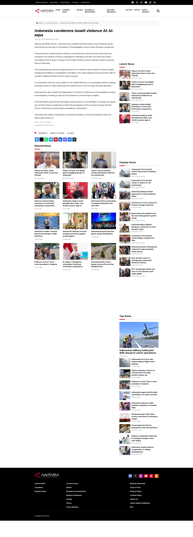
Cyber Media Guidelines (140, 503)
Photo (137, 10)
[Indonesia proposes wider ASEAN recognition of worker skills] (124, 406)
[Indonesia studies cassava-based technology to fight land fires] (47, 221)
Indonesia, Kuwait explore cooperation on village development (142, 449)
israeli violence (57, 133)
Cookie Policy (136, 495)
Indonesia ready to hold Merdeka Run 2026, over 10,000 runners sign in (73, 203)
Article (129, 10)
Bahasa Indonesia (41, 2)
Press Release (145, 11)
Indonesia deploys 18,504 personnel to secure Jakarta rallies (143, 194)
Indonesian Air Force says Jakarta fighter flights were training (143, 361)
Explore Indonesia (111, 11)
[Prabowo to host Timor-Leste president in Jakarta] (47, 251)
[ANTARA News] (45, 11)
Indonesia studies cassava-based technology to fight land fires (46, 233)
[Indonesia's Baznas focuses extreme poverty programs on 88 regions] (75, 221)
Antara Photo (85, 2)
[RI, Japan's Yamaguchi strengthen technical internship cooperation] (75, 251)
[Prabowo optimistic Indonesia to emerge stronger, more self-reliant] (124, 439)
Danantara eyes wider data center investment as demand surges (144, 416)
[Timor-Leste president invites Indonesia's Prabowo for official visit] (103, 160)
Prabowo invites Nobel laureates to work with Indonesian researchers (45, 203)
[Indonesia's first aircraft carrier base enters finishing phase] (124, 172)
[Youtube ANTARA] (146, 2)
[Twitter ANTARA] (137, 2)
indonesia (43, 133)
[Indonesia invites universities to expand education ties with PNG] (103, 190)
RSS (131, 507)
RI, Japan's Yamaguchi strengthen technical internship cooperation (73, 264)
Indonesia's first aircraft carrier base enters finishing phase (143, 171)
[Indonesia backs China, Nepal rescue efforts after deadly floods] (103, 251)
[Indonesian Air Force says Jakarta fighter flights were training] (124, 362)
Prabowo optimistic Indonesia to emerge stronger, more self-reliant (144, 438)
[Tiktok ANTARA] (150, 2)
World (80, 10)
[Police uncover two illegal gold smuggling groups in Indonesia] (75, 160)
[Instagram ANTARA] (141, 2)
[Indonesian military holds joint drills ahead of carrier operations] (138, 335)
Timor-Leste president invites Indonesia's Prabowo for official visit (103, 173)
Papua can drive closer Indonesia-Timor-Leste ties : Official (47, 173)
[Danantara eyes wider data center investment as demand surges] (124, 417)
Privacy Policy (136, 491)
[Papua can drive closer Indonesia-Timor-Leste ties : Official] (47, 160)
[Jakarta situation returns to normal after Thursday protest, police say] (124, 374)
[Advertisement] (138, 44)
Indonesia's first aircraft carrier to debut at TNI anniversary (141, 182)
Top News (75, 2)
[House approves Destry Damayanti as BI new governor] (124, 428)
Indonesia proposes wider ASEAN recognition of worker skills (144, 405)
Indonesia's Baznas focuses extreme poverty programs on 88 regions (75, 233)
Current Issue (66, 11)
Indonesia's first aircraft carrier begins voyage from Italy (142, 238)
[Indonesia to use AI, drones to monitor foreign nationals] (124, 206)
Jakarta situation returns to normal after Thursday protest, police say (143, 372)
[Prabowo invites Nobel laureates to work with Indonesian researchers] (47, 190)
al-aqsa (70, 133)
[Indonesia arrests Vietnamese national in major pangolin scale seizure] (124, 250)
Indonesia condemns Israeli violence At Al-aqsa (79, 23)
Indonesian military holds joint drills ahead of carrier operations (137, 351)
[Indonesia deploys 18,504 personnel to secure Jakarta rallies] (124, 195)
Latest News (54, 2)
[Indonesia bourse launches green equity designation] (103, 221)
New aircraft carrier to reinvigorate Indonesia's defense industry (141, 260)
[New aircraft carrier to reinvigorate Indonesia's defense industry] (124, 261)
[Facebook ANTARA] (132, 2)
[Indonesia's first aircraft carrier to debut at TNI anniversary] (124, 184)
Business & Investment (90, 11)
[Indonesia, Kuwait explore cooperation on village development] (124, 450)
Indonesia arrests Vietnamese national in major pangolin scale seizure (144, 249)
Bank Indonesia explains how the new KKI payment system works (143, 215)
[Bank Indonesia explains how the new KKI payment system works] (124, 217)
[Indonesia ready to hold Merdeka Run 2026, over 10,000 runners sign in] (75, 190)
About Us (134, 499)
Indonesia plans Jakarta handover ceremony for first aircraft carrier (143, 227)
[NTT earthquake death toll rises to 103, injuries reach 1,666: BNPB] (124, 272)
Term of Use (135, 487)
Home (58, 10)
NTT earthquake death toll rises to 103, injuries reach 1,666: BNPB (142, 271)
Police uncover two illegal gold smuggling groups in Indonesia (74, 173)
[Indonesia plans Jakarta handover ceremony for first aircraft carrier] (124, 228)
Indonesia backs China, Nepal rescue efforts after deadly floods (102, 264)
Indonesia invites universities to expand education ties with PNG (103, 203)
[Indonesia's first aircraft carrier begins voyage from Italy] (124, 239)
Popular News (65, 2)
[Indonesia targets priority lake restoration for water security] (124, 395)
